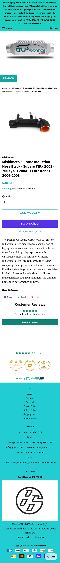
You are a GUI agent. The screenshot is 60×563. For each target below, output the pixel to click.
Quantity (7, 196)
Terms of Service (30, 418)
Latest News (30, 471)
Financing (30, 398)
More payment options (30, 231)
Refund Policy (30, 410)
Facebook (30, 402)
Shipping (7, 188)
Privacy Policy (30, 406)
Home (4, 88)
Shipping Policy (30, 414)
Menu (9, 28)
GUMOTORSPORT (38, 545)
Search (30, 393)
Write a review (30, 322)
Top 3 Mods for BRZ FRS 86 (30, 477)
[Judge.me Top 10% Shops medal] (44, 365)
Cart (55, 28)
